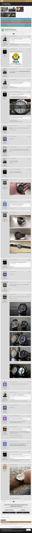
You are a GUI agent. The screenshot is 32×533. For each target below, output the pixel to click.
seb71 (5, 36)
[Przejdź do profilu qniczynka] (5, 262)
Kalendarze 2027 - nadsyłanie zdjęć (16, 22)
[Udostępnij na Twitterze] (1, 520)
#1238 (30, 212)
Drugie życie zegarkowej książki (16, 18)
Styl (12, 526)
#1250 (30, 464)
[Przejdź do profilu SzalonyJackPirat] (5, 183)
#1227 (30, 49)
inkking (5, 464)
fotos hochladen (12, 240)
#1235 (30, 169)
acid (5, 125)
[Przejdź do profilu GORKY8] (3, 30)
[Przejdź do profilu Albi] (5, 384)
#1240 (30, 271)
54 (19, 501)
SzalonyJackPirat (5, 179)
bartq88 (4, 48)
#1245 (30, 405)
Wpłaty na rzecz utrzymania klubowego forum (16, 20)
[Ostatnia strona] (24, 33)
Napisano (13, 36)
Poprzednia (3, 501)
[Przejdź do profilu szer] (5, 444)
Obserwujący (26, 28)
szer (5, 441)
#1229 (30, 79)
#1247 (30, 426)
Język (10, 526)
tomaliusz (5, 136)
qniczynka (5, 259)
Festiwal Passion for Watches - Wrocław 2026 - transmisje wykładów (16, 24)
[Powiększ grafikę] (20, 370)
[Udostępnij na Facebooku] (2, 520)
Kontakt (21, 526)
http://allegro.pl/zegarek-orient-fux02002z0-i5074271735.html (18, 445)
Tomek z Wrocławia (5, 147)
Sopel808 (5, 294)
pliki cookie (11, 530)
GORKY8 (9, 30)
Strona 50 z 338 (28, 33)
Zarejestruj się (9, 512)
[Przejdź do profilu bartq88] (5, 52)
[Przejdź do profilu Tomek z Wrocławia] (5, 151)
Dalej (22, 501)
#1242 (30, 294)
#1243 (30, 381)
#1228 (30, 69)
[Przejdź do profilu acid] (5, 128)
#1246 (30, 415)
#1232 (30, 136)
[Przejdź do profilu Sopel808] (5, 297)
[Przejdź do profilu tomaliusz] (5, 139)
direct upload (11, 195)
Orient (16, 30)
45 (6, 501)
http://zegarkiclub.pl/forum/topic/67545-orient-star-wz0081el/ (18, 96)
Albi (5, 381)
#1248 (30, 441)
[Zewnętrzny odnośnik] (20, 188)
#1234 (30, 158)
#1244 (30, 392)
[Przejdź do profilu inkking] (5, 467)
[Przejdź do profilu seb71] (5, 39)
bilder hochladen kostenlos (13, 253)
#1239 (30, 259)
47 (9, 501)
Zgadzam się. (29, 529)
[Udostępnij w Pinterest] (5, 520)
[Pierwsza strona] (1, 33)
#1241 (30, 282)
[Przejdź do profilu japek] (5, 204)
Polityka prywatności (17, 526)
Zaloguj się (23, 512)
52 (16, 501)
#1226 (30, 36)
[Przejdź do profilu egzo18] (5, 72)
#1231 (30, 125)
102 (29, 28)
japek (5, 201)
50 (13, 501)
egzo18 (4, 68)
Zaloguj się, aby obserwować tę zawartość (7, 28)
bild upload (11, 227)
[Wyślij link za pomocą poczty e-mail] (3, 520)
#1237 (30, 201)
